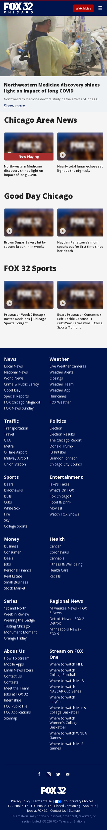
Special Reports (16, 396)
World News (14, 378)
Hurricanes (58, 396)
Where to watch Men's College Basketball (68, 709)
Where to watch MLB (67, 680)
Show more (14, 105)
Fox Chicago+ (61, 496)
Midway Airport (16, 458)
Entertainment (66, 477)
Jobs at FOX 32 (16, 694)
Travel (9, 434)
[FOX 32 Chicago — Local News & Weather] (18, 8)
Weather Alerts (61, 372)
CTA (7, 440)
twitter (58, 774)
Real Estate (13, 576)
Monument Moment (20, 632)
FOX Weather (60, 402)
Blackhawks (13, 490)
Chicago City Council (66, 464)
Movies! (56, 508)
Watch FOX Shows (64, 514)
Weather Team (62, 384)
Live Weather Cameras (68, 366)
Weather (59, 359)
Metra (9, 446)
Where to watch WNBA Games (68, 735)
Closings (56, 378)
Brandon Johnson (64, 458)
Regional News (66, 601)
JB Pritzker (58, 452)
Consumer (12, 552)
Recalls (55, 576)
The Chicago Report (66, 440)
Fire (7, 514)
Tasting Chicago (17, 626)
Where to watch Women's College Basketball (64, 723)
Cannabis (57, 558)
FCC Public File (15, 706)
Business (11, 546)
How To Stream (17, 658)
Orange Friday (15, 638)
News (10, 359)
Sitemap (10, 718)
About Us (14, 651)
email (68, 774)
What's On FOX (62, 490)
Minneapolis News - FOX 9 (65, 631)
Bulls (8, 496)
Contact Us (13, 676)
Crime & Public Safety (21, 384)
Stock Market (14, 588)
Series (10, 601)
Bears (8, 484)
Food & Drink (60, 502)
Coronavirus (59, 552)
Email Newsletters (18, 670)
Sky (6, 520)
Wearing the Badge (19, 620)
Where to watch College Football (63, 672)
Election (56, 428)
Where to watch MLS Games (66, 745)
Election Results (62, 434)
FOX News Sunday (19, 408)
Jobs (7, 564)
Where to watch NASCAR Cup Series (65, 689)
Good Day (12, 390)
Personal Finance (18, 570)
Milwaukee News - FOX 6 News (68, 610)
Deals (8, 558)
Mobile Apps (14, 664)
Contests (11, 682)
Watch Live (83, 8)
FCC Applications (17, 712)
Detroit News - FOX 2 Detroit (67, 621)
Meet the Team (16, 688)
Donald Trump (61, 446)
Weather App (60, 390)
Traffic (11, 421)
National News (16, 372)
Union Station (15, 464)
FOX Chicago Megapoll (22, 402)
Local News (13, 366)
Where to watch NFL (66, 664)
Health (57, 539)
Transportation (16, 428)
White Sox (12, 508)
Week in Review (16, 614)
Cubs (8, 502)
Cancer (55, 546)
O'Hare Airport (15, 452)
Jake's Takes (59, 484)
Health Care (59, 570)
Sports (11, 477)
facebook (39, 774)
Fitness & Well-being (66, 564)
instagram (49, 774)
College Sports (15, 526)
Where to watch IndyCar (62, 699)
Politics (58, 421)
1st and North (15, 608)
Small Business (16, 582)
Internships (13, 700)
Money (11, 539)
